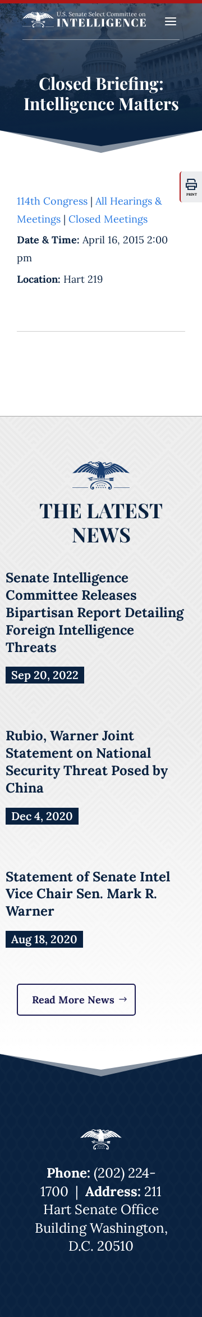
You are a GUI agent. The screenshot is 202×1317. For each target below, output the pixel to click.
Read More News (73, 999)
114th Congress (52, 200)
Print (191, 194)
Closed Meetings (108, 218)
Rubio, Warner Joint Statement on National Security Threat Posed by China (87, 761)
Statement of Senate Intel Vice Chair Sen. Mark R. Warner (88, 894)
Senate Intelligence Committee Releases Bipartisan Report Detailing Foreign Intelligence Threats (94, 612)
